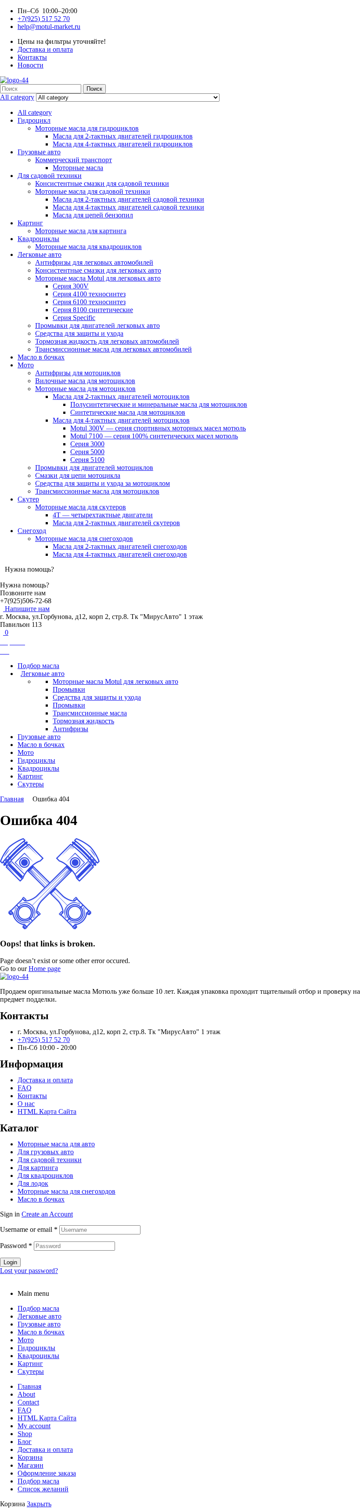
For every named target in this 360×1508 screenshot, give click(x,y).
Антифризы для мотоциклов (78, 373)
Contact (28, 1402)
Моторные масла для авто (56, 1144)
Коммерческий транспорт (73, 160)
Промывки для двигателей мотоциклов (94, 467)
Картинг (30, 223)
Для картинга (38, 1167)
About (26, 1394)
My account (34, 1426)
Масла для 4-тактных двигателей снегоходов (120, 554)
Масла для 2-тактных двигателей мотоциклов (121, 396)
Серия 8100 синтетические (93, 309)
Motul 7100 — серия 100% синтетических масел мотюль (154, 436)
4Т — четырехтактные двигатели (103, 515)
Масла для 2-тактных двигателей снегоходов (120, 546)
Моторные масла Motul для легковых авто (98, 278)
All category (35, 112)
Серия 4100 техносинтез (89, 294)
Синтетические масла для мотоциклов (127, 412)
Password (16, 1245)
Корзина (30, 1457)
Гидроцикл (34, 120)
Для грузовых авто (46, 1152)
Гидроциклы (36, 1348)
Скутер (28, 499)
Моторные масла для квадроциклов (88, 246)
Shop (25, 1433)
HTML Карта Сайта (47, 1111)
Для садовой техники (50, 175)
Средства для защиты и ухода (79, 333)
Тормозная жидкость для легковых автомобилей (107, 341)
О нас (26, 1103)
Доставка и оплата (45, 1080)
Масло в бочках (41, 357)
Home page (45, 968)
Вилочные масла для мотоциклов (85, 380)
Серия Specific (74, 317)
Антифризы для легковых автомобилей (94, 262)
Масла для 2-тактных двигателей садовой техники (128, 199)
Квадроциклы (38, 238)
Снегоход (32, 530)
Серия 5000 (87, 451)
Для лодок (33, 1183)
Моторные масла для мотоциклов (85, 388)
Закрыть (39, 1504)
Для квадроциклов (45, 1175)
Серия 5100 (87, 459)
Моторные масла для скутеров (80, 507)
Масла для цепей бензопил (93, 215)
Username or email (29, 1229)
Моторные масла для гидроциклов (87, 128)
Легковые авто (39, 254)
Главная (12, 799)
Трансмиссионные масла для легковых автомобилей (113, 349)
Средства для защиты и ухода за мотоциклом (102, 483)
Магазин (30, 1465)
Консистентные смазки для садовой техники (102, 183)
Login (10, 1262)
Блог (25, 1441)
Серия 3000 (87, 444)
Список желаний (43, 1489)
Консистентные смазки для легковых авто (98, 270)
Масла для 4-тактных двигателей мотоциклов (121, 420)
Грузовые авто (39, 152)
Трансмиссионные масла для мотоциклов (97, 491)
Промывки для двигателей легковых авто (97, 325)
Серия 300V (71, 286)
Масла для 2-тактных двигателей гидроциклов (123, 136)
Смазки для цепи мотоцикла (77, 475)
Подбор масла (38, 1308)
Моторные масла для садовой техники (92, 191)
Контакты (32, 1095)
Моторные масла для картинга (80, 231)
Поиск (94, 88)
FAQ (25, 1088)
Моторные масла (78, 167)
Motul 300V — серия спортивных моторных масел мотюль (158, 428)
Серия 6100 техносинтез (89, 302)
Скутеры (31, 1371)
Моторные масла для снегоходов (84, 538)
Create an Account (47, 1214)
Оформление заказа (47, 1473)
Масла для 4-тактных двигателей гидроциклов (123, 144)
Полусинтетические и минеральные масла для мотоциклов (158, 404)
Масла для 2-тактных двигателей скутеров (116, 522)
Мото (26, 365)
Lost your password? (29, 1270)
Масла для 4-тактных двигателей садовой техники (128, 207)
